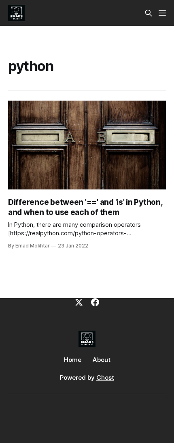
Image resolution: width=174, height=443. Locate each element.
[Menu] (162, 12)
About (101, 359)
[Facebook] (95, 302)
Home (72, 359)
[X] (79, 302)
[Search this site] (148, 12)
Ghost (105, 377)
